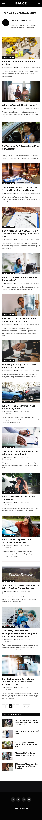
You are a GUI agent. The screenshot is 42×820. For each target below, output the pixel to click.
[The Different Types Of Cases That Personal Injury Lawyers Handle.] (21, 173)
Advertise (9, 806)
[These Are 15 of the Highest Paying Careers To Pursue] (7, 756)
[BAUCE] (21, 3)
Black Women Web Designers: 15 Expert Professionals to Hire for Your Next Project (27, 722)
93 (25, 706)
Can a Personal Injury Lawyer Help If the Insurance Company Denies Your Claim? (20, 234)
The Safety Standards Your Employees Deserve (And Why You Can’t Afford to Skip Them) (19, 633)
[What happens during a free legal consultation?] (21, 263)
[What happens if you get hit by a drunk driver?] (21, 483)
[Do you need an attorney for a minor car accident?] (21, 132)
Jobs (16, 809)
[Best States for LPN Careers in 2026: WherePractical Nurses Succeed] (21, 571)
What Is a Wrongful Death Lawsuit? (19, 105)
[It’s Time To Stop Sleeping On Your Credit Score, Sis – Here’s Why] (7, 745)
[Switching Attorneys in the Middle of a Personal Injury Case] (21, 351)
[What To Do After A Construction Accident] (21, 47)
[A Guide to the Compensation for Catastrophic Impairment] (21, 305)
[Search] (39, 3)
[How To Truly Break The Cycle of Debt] (7, 734)
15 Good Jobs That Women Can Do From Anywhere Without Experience (26, 766)
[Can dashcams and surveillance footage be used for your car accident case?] (21, 665)
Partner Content (9, 57)
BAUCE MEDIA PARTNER (21, 20)
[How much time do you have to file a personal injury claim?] (21, 437)
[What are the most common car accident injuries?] (21, 392)
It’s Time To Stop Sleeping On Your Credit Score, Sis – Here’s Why (26, 744)
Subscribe (24, 809)
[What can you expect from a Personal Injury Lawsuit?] (21, 526)
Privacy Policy (20, 806)
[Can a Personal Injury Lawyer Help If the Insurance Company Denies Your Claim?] (21, 217)
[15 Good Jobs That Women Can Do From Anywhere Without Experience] (7, 767)
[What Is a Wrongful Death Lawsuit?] (21, 91)
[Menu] (3, 3)
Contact (31, 806)
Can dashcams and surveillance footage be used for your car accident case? (18, 682)
